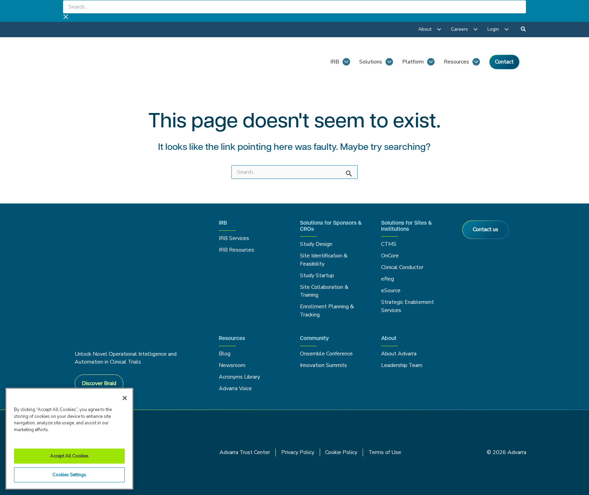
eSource (391, 290)
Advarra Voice (235, 388)
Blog (224, 353)
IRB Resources (236, 250)
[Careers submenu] (475, 29)
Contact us (485, 229)
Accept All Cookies (69, 456)
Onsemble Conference (326, 353)
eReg (387, 279)
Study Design (316, 244)
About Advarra (399, 353)
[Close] (124, 398)
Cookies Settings (69, 475)
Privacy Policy (297, 452)
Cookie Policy (341, 452)
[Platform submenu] (431, 62)
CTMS (388, 244)
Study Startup (317, 275)
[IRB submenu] (346, 62)
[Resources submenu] (476, 62)
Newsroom (232, 365)
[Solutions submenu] (389, 62)
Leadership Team (401, 365)
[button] (523, 30)
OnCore (390, 255)
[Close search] (66, 18)
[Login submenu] (506, 29)
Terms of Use (384, 452)
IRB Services (235, 238)
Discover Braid (99, 383)
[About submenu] (439, 29)
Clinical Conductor (402, 267)
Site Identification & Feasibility (323, 259)
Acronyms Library (239, 377)
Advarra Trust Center (245, 452)
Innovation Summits (323, 365)
